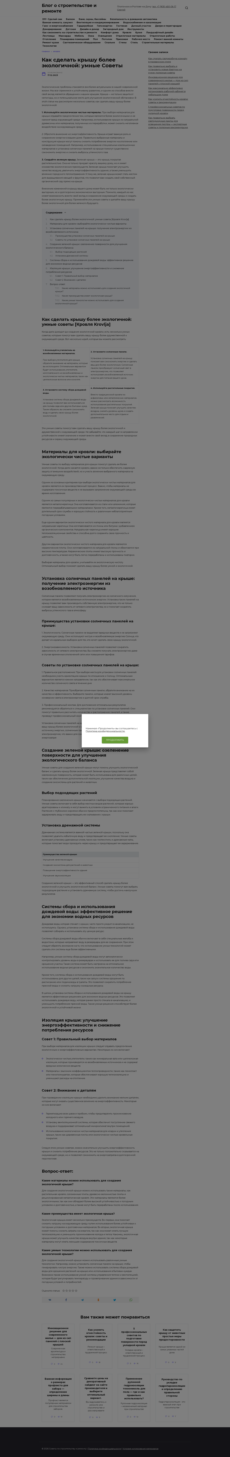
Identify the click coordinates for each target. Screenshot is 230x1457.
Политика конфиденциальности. (105, 731)
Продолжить (115, 740)
